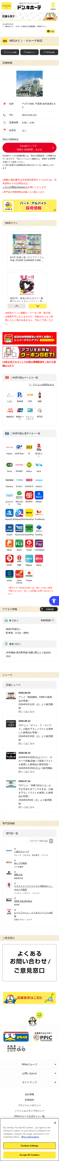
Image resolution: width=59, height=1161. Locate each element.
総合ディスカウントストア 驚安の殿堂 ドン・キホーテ (29, 6)
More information (30, 1137)
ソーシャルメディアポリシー (29, 1111)
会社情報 (29, 1094)
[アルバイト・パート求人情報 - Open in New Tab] (29, 206)
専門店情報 (50, 52)
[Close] (55, 1122)
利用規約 (29, 1100)
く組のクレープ (21, 851)
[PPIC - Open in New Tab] (43, 1040)
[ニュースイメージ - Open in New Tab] (11, 697)
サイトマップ (29, 1082)
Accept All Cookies (29, 1155)
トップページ (7, 24)
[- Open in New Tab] (29, 342)
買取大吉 (18, 874)
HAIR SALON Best (23, 901)
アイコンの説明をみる (43, 384)
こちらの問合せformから (15, 187)
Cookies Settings (29, 1145)
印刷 (52, 32)
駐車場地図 (46, 620)
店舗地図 (50, 609)
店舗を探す (29, 998)
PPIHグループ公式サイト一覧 (29, 1116)
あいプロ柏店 (20, 863)
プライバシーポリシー (29, 1105)
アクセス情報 (11, 52)
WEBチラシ (31, 52)
